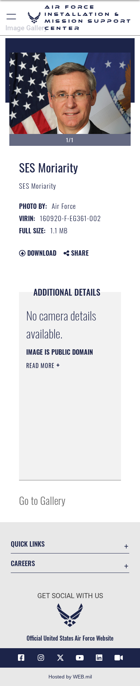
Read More (41, 365)
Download (40, 252)
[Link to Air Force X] (60, 658)
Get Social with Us (70, 596)
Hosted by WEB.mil (70, 677)
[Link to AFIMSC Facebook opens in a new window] (21, 658)
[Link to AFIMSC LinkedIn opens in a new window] (99, 658)
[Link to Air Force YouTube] (79, 658)
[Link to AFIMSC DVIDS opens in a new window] (118, 658)
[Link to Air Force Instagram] (41, 658)
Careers (23, 563)
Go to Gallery (42, 500)
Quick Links (28, 543)
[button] (11, 17)
